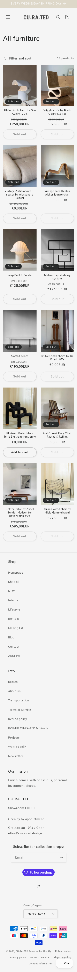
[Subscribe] (61, 857)
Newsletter (15, 756)
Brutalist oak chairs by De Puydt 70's (57, 357)
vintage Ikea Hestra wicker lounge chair (57, 193)
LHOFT (30, 808)
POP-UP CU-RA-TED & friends (28, 728)
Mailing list (15, 628)
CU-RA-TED (22, 951)
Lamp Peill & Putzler (20, 275)
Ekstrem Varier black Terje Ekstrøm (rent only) (20, 435)
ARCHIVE (14, 656)
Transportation (18, 700)
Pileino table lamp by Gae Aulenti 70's (19, 112)
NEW (11, 591)
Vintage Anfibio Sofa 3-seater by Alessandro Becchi (20, 194)
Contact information (40, 963)
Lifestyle (14, 609)
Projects (14, 737)
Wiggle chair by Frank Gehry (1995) (57, 112)
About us (14, 691)
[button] (8, 17)
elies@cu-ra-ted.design (25, 833)
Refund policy (17, 719)
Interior (13, 600)
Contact (13, 646)
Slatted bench (20, 356)
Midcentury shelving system (57, 277)
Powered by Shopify (40, 951)
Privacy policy (18, 957)
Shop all (13, 581)
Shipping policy (62, 957)
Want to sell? (17, 746)
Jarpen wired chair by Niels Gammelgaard (57, 511)
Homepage (15, 572)
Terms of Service (19, 709)
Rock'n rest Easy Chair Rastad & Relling (57, 435)
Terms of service (39, 957)
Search (13, 682)
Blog (11, 637)
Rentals (13, 618)
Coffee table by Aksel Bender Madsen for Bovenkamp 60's (20, 512)
